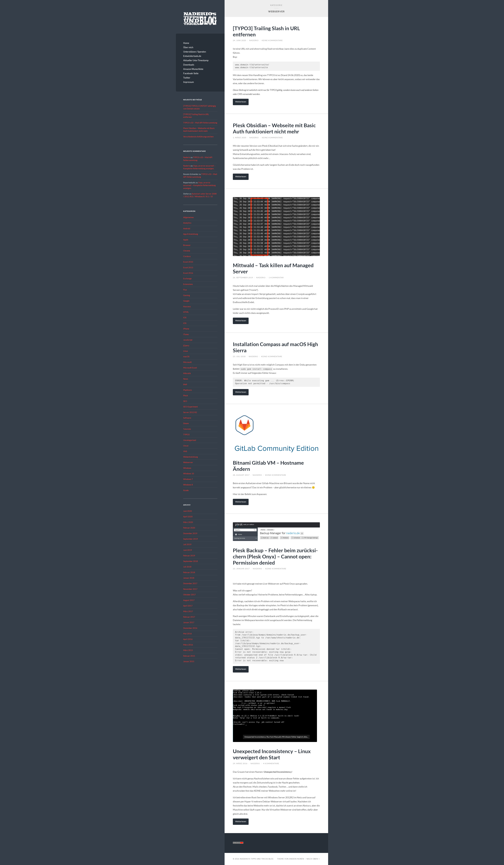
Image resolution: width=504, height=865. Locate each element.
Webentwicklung (190, 457)
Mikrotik (187, 373)
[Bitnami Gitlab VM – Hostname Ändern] (276, 433)
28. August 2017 (241, 475)
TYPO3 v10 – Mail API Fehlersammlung (200, 122)
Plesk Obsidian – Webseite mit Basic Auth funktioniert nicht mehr (274, 128)
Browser (187, 245)
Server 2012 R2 (190, 412)
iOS (184, 317)
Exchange (187, 278)
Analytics (187, 223)
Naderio (186, 157)
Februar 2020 (189, 528)
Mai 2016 (187, 633)
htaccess (187, 306)
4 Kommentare (271, 763)
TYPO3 (186, 434)
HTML (186, 312)
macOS (186, 356)
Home (186, 43)
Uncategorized (189, 440)
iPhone (186, 328)
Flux (185, 289)
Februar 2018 (189, 572)
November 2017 (190, 589)
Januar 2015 (188, 661)
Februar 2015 (189, 656)
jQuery (186, 345)
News (185, 379)
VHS (185, 451)
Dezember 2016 (190, 628)
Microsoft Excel (190, 367)
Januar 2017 (188, 622)
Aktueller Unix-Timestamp (195, 60)
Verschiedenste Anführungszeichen (198, 136)
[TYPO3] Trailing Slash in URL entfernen (266, 31)
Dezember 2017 (190, 583)
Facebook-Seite (190, 73)
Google (186, 301)
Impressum (188, 82)
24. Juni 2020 (239, 40)
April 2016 (188, 639)
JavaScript (187, 340)
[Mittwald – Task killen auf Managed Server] (276, 226)
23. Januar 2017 (241, 569)
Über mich (188, 47)
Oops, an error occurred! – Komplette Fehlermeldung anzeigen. (199, 185)
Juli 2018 (187, 567)
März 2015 (188, 650)
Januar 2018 (188, 578)
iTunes (186, 334)
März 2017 (188, 611)
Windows (187, 468)
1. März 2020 (239, 138)
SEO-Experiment (190, 406)
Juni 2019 (187, 550)
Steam (186, 423)
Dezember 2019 (190, 533)
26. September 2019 (243, 278)
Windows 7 (188, 479)
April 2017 (188, 606)
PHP (185, 384)
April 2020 (188, 516)
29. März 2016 (240, 763)
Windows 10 (188, 473)
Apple (185, 239)
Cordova (187, 256)
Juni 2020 (187, 511)
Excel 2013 (188, 267)
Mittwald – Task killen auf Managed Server (273, 268)
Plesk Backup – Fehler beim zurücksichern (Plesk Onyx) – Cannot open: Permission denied (275, 556)
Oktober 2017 (189, 594)
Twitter (186, 77)
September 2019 (190, 539)
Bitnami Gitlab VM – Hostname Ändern (268, 466)
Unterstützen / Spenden (194, 51)
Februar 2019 (189, 555)
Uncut (185, 445)
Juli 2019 (187, 544)
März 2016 (188, 644)
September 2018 (190, 561)
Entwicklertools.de (192, 56)
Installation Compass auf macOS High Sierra (275, 347)
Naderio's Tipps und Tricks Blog (257, 859)
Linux (185, 351)
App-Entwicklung (190, 234)
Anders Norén (296, 859)
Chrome (186, 250)
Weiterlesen (240, 101)
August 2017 (189, 600)
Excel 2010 (188, 262)
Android (186, 228)
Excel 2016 (188, 273)
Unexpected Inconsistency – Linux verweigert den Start (272, 754)
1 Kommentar (276, 278)
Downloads (188, 64)
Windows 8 (188, 484)
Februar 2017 (189, 617)
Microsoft (187, 362)
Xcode (186, 490)
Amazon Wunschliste (193, 69)
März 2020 (188, 522)
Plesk (185, 395)
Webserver (188, 462)
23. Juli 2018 (239, 356)
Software (187, 418)
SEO (185, 401)
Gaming (186, 295)
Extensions (188, 284)
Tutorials (187, 429)
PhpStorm (187, 390)
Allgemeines (188, 217)
